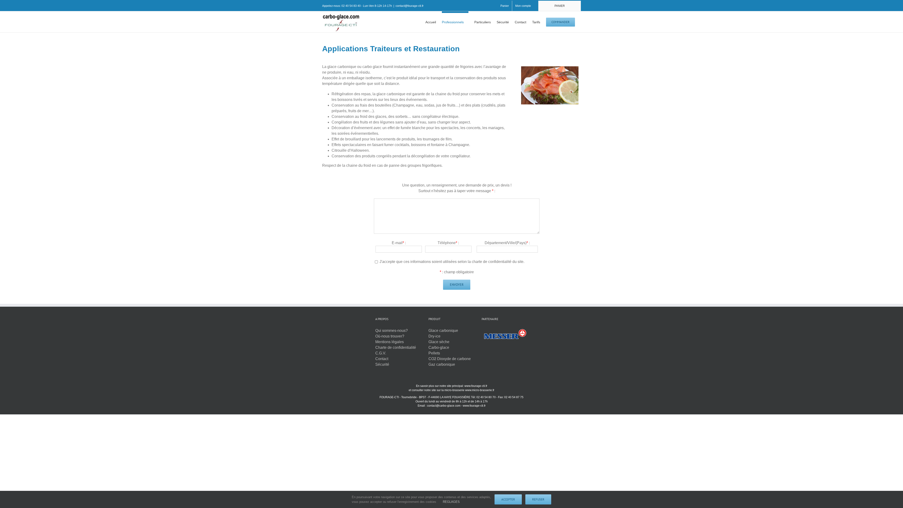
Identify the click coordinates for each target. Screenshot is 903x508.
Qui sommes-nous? (391, 331)
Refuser (538, 499)
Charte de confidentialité (395, 347)
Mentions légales (389, 342)
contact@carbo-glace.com (443, 405)
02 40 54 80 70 (486, 397)
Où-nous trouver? (389, 336)
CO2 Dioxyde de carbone (449, 359)
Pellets (434, 353)
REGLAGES (452, 502)
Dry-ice (434, 336)
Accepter (508, 499)
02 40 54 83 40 (351, 6)
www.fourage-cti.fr (475, 386)
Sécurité (382, 364)
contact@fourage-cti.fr (410, 6)
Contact (381, 359)
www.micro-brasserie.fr (479, 390)
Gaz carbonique (441, 364)
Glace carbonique (443, 331)
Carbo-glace (438, 347)
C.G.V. (380, 353)
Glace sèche (438, 342)
